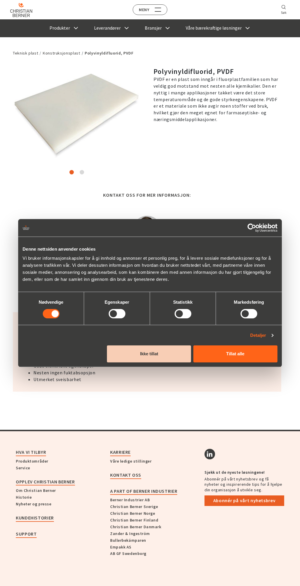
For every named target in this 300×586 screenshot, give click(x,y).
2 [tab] (82, 172)
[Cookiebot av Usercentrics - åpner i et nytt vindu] (251, 227)
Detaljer (258, 335)
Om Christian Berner (36, 490)
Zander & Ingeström (130, 533)
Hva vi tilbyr (31, 452)
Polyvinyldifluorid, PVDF (109, 53)
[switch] (117, 313)
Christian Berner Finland (134, 520)
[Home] (21, 10)
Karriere (120, 452)
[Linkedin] (209, 454)
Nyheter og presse (34, 504)
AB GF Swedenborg (128, 553)
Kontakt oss (125, 475)
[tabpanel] (77, 115)
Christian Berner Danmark (135, 526)
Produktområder (32, 461)
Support (26, 534)
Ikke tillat (149, 353)
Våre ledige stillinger (130, 461)
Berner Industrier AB (130, 499)
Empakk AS (121, 547)
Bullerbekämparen (128, 540)
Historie (24, 497)
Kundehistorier (35, 518)
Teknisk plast (25, 53)
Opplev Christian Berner (45, 482)
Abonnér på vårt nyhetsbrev (244, 500)
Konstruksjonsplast (61, 53)
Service (23, 468)
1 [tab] (71, 172)
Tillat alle (235, 353)
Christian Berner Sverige (134, 506)
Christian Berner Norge (132, 513)
